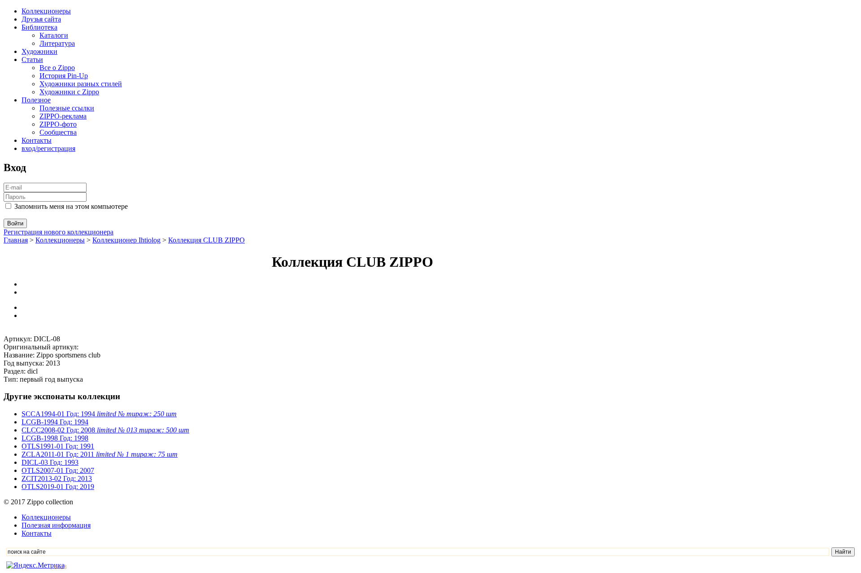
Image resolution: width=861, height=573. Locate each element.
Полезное (36, 100)
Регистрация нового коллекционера (58, 232)
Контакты (37, 140)
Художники (39, 51)
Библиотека (39, 27)
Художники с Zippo (69, 92)
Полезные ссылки (66, 108)
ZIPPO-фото (58, 124)
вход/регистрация (48, 148)
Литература (57, 43)
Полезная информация (56, 525)
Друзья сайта (41, 19)
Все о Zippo (57, 67)
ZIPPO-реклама (63, 116)
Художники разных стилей (80, 84)
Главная (16, 240)
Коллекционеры (46, 11)
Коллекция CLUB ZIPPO (206, 240)
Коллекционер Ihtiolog (126, 240)
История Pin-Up (63, 75)
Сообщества (58, 132)
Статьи (32, 59)
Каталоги (53, 35)
